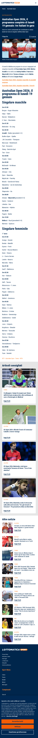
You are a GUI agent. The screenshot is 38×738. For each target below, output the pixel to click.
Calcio (3, 674)
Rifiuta (17, 727)
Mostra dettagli (11, 716)
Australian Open (11, 9)
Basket (3, 679)
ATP (3, 358)
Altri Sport (4, 684)
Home (3, 9)
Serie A (4, 694)
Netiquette (4, 663)
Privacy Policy (5, 654)
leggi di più (7, 401)
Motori (3, 682)
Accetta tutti (17, 721)
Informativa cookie (6, 656)
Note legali (4, 658)
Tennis (17, 358)
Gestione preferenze (6, 665)
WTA (21, 358)
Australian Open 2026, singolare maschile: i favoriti (18, 86)
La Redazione (5, 660)
